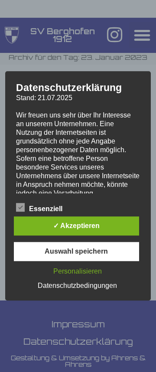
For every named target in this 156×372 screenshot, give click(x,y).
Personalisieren (77, 271)
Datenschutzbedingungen (77, 286)
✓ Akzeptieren (76, 226)
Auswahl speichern (76, 251)
